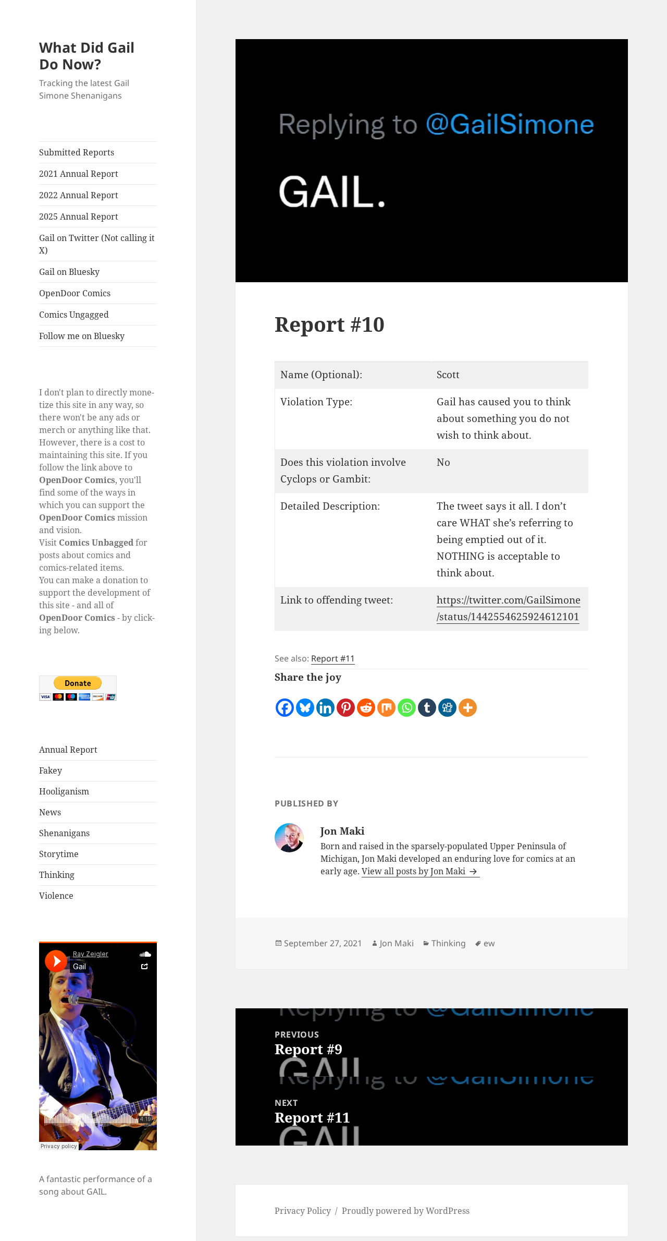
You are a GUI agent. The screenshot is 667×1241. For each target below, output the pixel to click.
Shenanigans (64, 833)
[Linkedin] (325, 702)
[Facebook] (285, 702)
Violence (56, 895)
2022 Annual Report (78, 195)
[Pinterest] (346, 702)
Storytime (59, 854)
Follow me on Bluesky (82, 336)
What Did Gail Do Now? (86, 56)
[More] (468, 702)
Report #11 (333, 658)
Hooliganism (64, 791)
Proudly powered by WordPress (406, 1210)
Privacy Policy (303, 1210)
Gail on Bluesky (69, 272)
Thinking (57, 875)
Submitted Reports (76, 152)
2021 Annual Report (78, 173)
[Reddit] (366, 702)
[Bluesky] (305, 702)
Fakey (50, 770)
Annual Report (68, 749)
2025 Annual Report (78, 216)
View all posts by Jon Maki (414, 871)
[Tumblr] (427, 702)
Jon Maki (397, 943)
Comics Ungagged (74, 314)
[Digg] (447, 702)
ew (489, 943)
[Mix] (386, 702)
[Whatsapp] (407, 702)
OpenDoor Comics (74, 293)
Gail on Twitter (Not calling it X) (97, 244)
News (50, 812)
